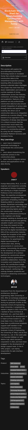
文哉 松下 (11, 27)
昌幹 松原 (16, 27)
